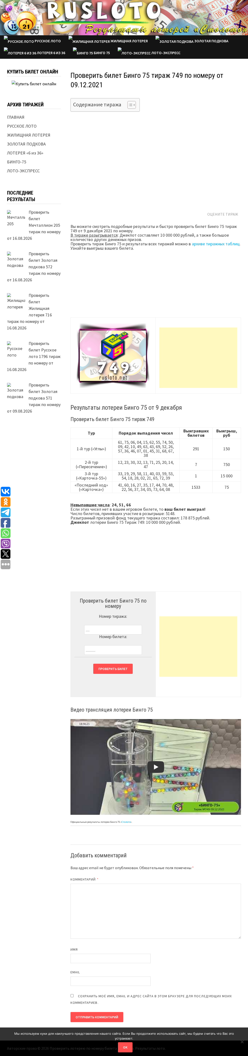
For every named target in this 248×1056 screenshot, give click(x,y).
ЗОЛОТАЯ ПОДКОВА (211, 40)
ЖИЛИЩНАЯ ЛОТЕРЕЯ (129, 40)
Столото (126, 821)
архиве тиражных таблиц (216, 244)
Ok (125, 1047)
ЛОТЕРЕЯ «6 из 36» (25, 153)
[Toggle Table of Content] (129, 105)
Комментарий (84, 879)
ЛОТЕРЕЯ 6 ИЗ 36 (50, 52)
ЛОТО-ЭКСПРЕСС (165, 52)
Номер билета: (113, 636)
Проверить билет (113, 669)
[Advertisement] (198, 358)
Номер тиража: (113, 616)
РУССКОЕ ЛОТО (47, 40)
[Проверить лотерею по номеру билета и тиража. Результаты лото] (124, 17)
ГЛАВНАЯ (15, 117)
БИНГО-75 (16, 162)
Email (75, 972)
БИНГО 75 (101, 52)
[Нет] (242, 1041)
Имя (74, 949)
